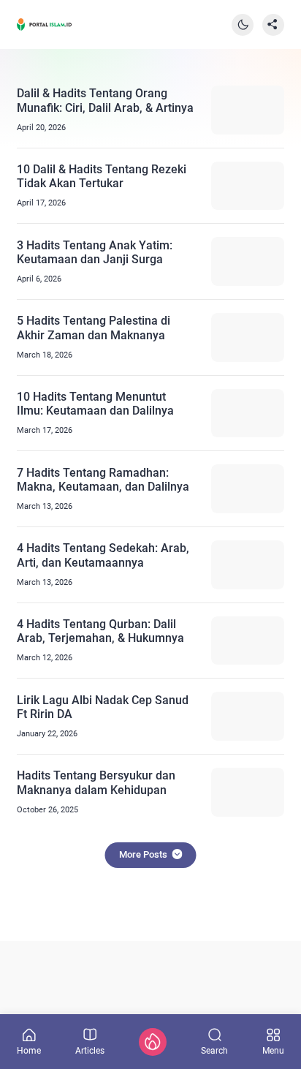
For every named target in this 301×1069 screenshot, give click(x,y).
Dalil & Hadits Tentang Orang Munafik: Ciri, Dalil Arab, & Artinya (105, 100)
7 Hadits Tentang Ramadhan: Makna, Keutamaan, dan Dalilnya (103, 480)
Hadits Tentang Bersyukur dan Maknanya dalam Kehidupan (96, 782)
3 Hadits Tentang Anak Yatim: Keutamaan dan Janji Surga (94, 252)
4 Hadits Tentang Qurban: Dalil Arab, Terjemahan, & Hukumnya (100, 631)
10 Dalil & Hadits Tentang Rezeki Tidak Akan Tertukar (101, 176)
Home (29, 1050)
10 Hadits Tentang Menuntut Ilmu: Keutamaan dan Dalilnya (95, 404)
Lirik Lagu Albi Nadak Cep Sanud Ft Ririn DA (102, 707)
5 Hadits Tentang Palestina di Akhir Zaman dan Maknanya (93, 327)
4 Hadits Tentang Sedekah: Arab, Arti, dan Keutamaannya (103, 555)
